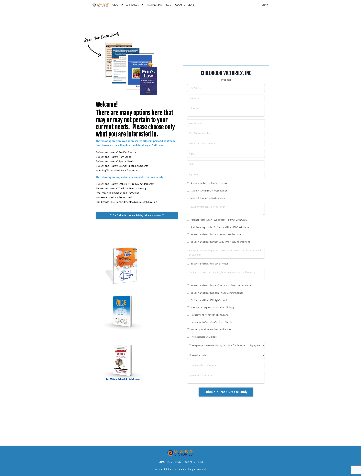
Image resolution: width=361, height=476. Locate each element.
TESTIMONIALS (155, 5)
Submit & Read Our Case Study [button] (225, 392)
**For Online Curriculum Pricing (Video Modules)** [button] (137, 215)
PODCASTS (179, 5)
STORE (191, 5)
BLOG (168, 5)
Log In (265, 5)
